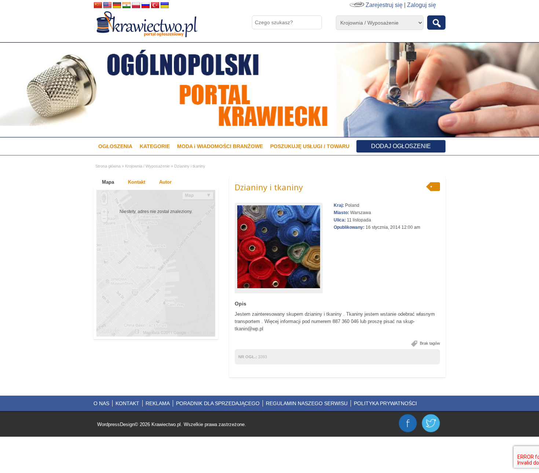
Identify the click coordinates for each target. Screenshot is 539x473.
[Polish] (136, 5)
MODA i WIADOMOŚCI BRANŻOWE (220, 146)
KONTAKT (127, 403)
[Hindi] (126, 5)
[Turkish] (155, 5)
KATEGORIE (155, 146)
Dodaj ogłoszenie (401, 146)
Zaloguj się (421, 5)
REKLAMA (158, 403)
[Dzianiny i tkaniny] (278, 246)
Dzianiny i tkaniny (269, 187)
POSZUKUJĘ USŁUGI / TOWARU (309, 146)
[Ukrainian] (164, 5)
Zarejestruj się (384, 5)
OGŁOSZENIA (115, 146)
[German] (117, 5)
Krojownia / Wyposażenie (147, 166)
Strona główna (108, 166)
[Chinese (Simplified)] (98, 5)
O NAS (101, 403)
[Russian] (145, 5)
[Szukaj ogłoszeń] (436, 22)
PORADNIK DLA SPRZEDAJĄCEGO (218, 403)
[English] (107, 5)
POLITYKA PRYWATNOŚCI (385, 403)
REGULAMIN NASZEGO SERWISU (307, 403)
